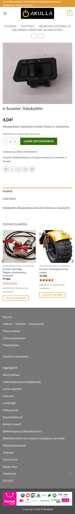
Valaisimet (9, 473)
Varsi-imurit (10, 459)
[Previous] (3, 268)
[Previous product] (41, 36)
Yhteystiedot (11, 345)
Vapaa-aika (10, 466)
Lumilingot (9, 403)
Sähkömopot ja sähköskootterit (22, 431)
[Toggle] (70, 473)
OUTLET (8, 480)
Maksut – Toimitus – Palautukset (23, 323)
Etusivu (10, 26)
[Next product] (34, 36)
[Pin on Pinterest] (26, 169)
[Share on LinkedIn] (32, 169)
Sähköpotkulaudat (14, 445)
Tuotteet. (27, 26)
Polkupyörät (10, 410)
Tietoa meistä (11, 331)
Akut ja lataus (11, 374)
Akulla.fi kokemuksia (15, 356)
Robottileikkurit (13, 417)
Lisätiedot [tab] (10, 198)
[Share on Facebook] (13, 169)
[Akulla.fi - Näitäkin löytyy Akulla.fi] (37, 13)
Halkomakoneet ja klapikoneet (22, 381)
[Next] (72, 268)
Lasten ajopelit (12, 388)
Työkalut (8, 452)
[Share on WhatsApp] (6, 169)
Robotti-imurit (12, 424)
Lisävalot (8, 396)
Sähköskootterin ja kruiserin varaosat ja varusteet (41, 27)
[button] (5, 13)
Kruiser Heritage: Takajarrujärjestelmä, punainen (14, 272)
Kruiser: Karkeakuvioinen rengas (53, 271)
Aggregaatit (10, 367)
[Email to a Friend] (19, 169)
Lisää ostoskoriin (39, 141)
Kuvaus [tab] (7, 191)
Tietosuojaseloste (14, 338)
